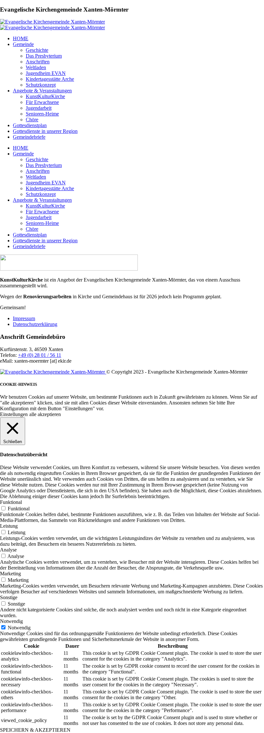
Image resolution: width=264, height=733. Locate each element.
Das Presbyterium (44, 56)
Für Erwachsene (42, 102)
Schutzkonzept (41, 85)
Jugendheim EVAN (46, 73)
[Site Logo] (52, 21)
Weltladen (36, 67)
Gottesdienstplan (30, 125)
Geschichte (37, 50)
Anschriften (38, 61)
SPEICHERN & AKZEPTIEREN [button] (35, 730)
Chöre (32, 119)
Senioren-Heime (42, 113)
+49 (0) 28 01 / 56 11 (39, 355)
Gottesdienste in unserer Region (45, 131)
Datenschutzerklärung (35, 324)
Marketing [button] (10, 573)
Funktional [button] (11, 502)
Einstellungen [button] (14, 414)
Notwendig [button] (11, 621)
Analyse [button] (8, 549)
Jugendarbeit (39, 108)
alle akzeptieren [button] (45, 414)
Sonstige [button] (8, 597)
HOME (20, 38)
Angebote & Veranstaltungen (42, 90)
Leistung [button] (9, 526)
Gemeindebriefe (29, 137)
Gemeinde (23, 44)
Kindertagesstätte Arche (50, 79)
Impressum (24, 318)
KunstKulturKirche (45, 96)
